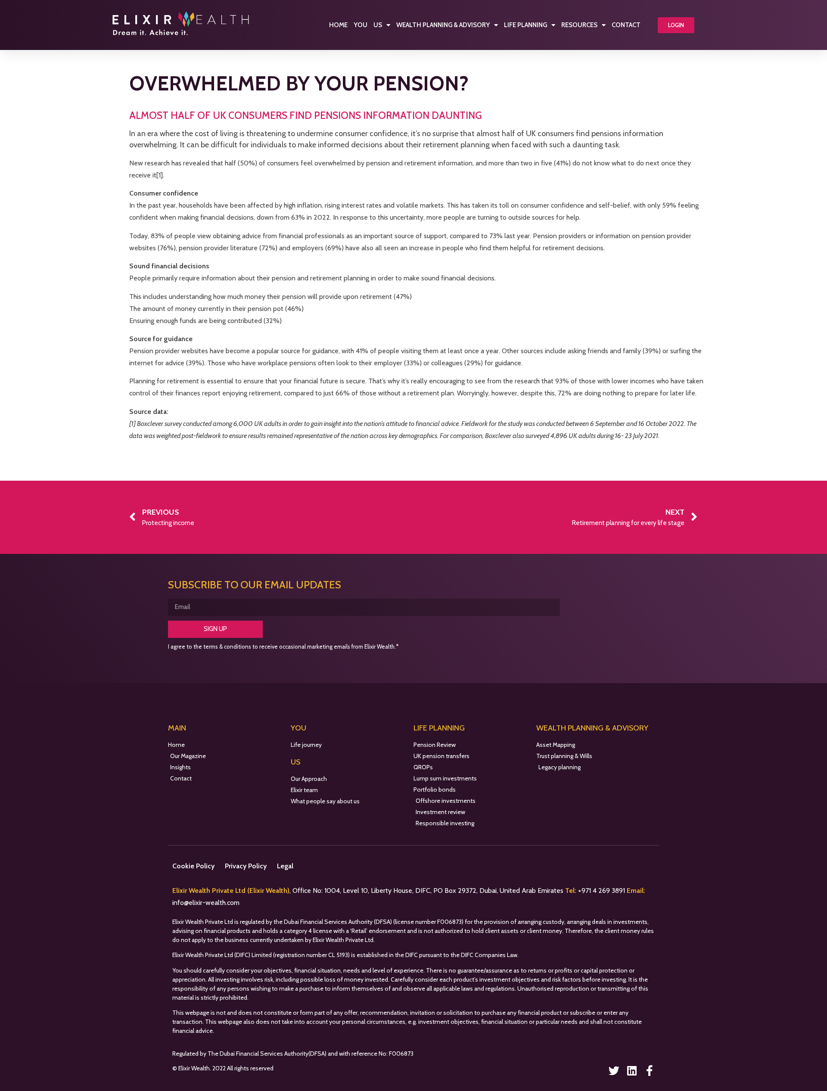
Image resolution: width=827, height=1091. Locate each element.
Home (338, 25)
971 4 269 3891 (604, 890)
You (360, 25)
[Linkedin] (631, 1070)
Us (377, 25)
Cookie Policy (193, 866)
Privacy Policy (246, 866)
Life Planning (525, 25)
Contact (626, 25)
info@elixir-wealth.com (205, 902)
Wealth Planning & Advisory (443, 25)
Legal (285, 866)
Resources (579, 25)
